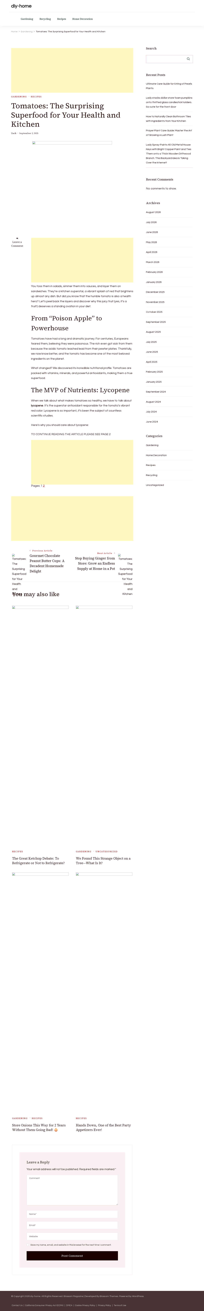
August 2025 (153, 332)
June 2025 (152, 352)
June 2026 (152, 232)
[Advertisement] (72, 70)
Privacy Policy (104, 1305)
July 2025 (151, 342)
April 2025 (151, 362)
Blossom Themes (109, 1296)
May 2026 (151, 242)
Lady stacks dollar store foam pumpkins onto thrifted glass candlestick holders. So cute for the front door (169, 102)
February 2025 (154, 372)
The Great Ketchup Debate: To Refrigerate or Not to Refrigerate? (38, 860)
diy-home (21, 6)
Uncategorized (106, 851)
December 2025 (155, 292)
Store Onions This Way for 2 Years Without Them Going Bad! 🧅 (39, 1127)
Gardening (27, 19)
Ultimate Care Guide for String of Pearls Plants (169, 86)
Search (151, 48)
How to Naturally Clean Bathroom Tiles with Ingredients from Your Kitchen (168, 118)
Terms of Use (120, 1305)
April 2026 (151, 252)
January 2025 (154, 382)
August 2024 (153, 402)
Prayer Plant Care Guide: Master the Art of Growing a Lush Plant (169, 132)
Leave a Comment (17, 244)
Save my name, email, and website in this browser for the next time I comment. (70, 1245)
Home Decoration (82, 19)
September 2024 (156, 391)
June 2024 (152, 421)
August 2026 (153, 212)
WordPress (138, 1296)
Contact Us (17, 1305)
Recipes (61, 19)
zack (13, 133)
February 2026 (154, 272)
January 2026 (154, 282)
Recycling (45, 19)
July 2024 (151, 411)
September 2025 (156, 322)
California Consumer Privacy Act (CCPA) (44, 1305)
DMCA (69, 1305)
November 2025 (155, 302)
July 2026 (151, 222)
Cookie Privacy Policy (85, 1305)
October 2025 (154, 312)
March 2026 (152, 262)
